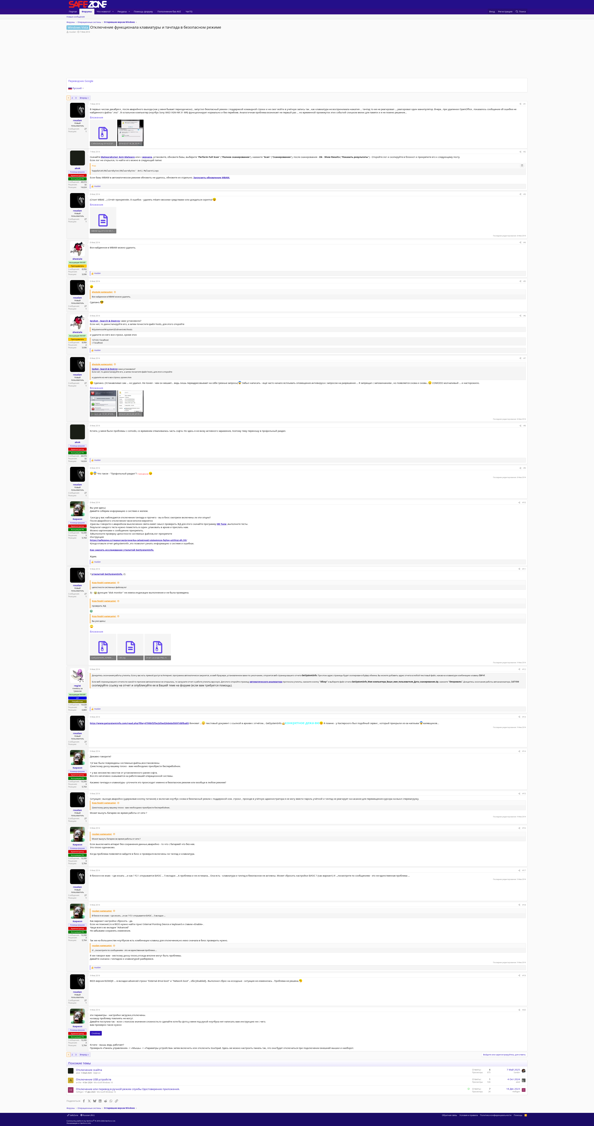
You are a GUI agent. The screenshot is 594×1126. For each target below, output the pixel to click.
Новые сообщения (76, 16)
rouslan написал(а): (102, 834)
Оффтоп (96, 1073)
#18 (524, 905)
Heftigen (79, 1092)
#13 (524, 717)
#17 (524, 870)
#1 (524, 104)
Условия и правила (468, 1115)
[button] (113, 11)
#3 (524, 194)
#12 (524, 669)
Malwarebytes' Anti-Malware (118, 156)
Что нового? (104, 11)
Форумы (87, 11)
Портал (73, 11)
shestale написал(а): (102, 292)
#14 (524, 751)
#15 (524, 793)
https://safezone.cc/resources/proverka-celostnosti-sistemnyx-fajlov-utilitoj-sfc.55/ (138, 540)
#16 (524, 828)
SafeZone (73, 1115)
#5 (524, 281)
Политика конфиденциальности (495, 1115)
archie (78, 1082)
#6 (524, 315)
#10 (524, 502)
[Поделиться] (520, 104)
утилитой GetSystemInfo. (107, 574)
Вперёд (83, 97)
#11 (524, 569)
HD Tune (221, 523)
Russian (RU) (88, 1115)
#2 (524, 151)
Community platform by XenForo (91, 1121)
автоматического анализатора (266, 681)
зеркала (147, 156)
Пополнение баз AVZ (169, 11)
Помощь (518, 1115)
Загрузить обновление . (211, 177)
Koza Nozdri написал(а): (104, 582)
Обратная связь (449, 1115)
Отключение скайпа (89, 1070)
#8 (524, 425)
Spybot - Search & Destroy (105, 320)
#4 (524, 242)
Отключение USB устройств (93, 1079)
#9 (524, 468)
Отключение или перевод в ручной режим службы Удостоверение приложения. (128, 1089)
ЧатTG (189, 11)
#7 (524, 358)
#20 (524, 1010)
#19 (524, 975)
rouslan (72, 31)
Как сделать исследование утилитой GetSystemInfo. (122, 549)
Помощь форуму (143, 11)
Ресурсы (122, 11)
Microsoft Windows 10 (103, 1082)
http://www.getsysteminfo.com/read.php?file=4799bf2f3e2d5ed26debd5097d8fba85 (139, 723)
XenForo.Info (85, 1123)
